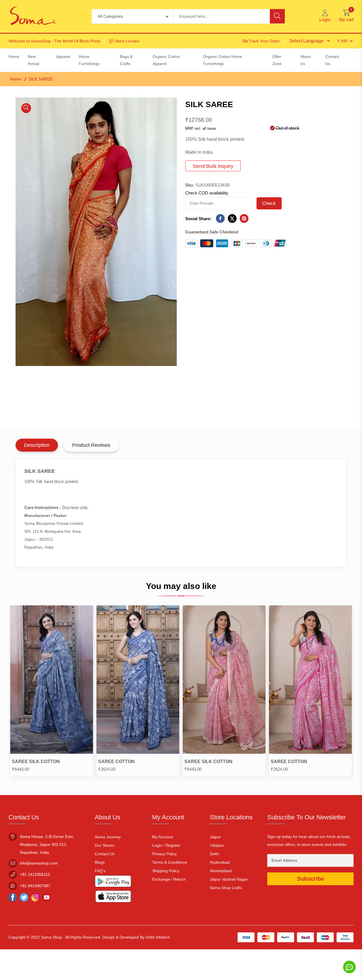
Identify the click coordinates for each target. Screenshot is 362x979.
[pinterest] (244, 219)
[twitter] (232, 219)
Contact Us (105, 854)
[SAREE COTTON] (137, 680)
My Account (162, 837)
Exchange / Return (169, 879)
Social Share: (198, 218)
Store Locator (127, 41)
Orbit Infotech (158, 937)
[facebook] (220, 219)
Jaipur (215, 837)
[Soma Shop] (32, 16)
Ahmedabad (221, 870)
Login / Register (166, 845)
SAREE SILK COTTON (36, 761)
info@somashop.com (39, 863)
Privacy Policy (164, 854)
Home (15, 79)
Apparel (63, 56)
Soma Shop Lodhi (226, 887)
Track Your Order (264, 41)
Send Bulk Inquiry (213, 166)
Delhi (214, 854)
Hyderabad (220, 862)
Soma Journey (108, 837)
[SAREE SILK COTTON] (51, 680)
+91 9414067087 (35, 885)
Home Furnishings (89, 60)
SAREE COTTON (116, 761)
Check (269, 203)
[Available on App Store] (113, 897)
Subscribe (310, 879)
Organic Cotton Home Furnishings (222, 60)
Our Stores (104, 845)
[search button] (277, 16)
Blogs (100, 862)
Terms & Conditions (169, 862)
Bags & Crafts (126, 60)
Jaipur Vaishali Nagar (229, 879)
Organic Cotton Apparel (166, 60)
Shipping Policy (165, 870)
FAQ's (100, 870)
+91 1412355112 (35, 874)
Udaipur (217, 845)
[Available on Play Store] (113, 882)
